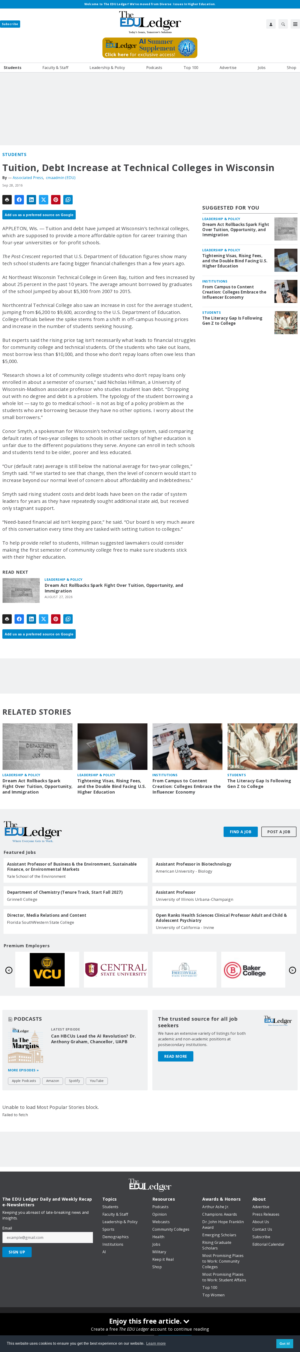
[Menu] (295, 24)
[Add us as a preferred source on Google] (68, 199)
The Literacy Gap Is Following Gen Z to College (232, 321)
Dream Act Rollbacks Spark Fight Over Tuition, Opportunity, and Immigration (114, 588)
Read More (175, 1056)
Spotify (74, 1080)
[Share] (19, 199)
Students (14, 154)
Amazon (52, 1080)
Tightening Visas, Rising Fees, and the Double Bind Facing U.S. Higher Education (234, 261)
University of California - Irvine (185, 927)
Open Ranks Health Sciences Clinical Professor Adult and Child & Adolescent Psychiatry (221, 918)
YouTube (97, 1080)
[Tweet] (43, 199)
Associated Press (28, 177)
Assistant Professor (175, 892)
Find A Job (240, 831)
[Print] (7, 199)
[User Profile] (271, 24)
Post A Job (278, 831)
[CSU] (116, 970)
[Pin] (55, 199)
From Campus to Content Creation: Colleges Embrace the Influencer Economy (234, 292)
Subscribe (10, 24)
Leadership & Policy (63, 579)
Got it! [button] (285, 1343)
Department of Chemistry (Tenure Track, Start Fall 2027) (65, 892)
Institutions (214, 281)
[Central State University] (253, 970)
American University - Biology (184, 871)
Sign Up (17, 1252)
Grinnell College (22, 899)
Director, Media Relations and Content (46, 915)
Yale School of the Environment (36, 876)
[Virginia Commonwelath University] (185, 970)
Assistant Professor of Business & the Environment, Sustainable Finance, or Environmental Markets (72, 867)
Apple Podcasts (24, 1080)
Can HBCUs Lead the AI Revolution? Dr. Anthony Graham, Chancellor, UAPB (93, 1038)
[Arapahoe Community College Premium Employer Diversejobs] (47, 970)
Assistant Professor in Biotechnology (193, 864)
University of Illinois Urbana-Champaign (194, 899)
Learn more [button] (156, 1343)
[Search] (283, 24)
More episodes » (23, 1070)
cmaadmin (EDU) (61, 177)
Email (7, 1228)
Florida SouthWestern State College (40, 922)
